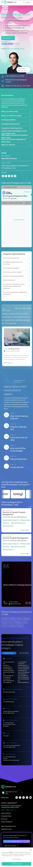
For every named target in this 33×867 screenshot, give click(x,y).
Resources (4, 819)
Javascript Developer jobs (23, 672)
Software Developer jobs (23, 682)
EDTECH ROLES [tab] (24, 653)
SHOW (28, 203)
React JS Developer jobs (23, 677)
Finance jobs (6, 735)
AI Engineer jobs (6, 679)
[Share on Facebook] (6, 176)
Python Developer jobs (23, 675)
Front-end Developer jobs (23, 667)
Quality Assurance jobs (8, 670)
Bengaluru (26, 618)
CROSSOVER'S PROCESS (19, 381)
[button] (16, 95)
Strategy (20, 7)
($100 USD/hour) (22, 517)
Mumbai (12, 618)
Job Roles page (19, 220)
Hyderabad (18, 622)
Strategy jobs (6, 726)
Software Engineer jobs (8, 675)
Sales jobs (5, 758)
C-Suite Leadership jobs (8, 701)
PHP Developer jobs (22, 674)
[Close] (31, 850)
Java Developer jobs (22, 670)
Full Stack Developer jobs (23, 668)
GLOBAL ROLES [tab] (9, 653)
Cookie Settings (16, 859)
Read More (4, 107)
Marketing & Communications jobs (11, 760)
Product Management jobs (9, 747)
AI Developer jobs (7, 677)
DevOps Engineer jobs (23, 665)
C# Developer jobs (7, 682)
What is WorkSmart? (7, 822)
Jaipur (20, 626)
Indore (25, 622)
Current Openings (11, 7)
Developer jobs (21, 663)
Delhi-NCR (5, 618)
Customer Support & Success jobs (10, 711)
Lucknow (4, 626)
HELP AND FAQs (8, 810)
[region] (16, 857)
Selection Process (6, 829)
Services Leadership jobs (8, 713)
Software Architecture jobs (9, 692)
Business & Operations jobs (9, 724)
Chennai (4, 622)
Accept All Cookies (16, 864)
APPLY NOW (6, 38)
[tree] (16, 265)
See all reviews (23, 308)
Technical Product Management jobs (11, 745)
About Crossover (6, 813)
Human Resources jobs (8, 722)
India (26, 7)
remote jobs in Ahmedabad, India (14, 48)
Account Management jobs (9, 757)
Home (3, 7)
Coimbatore (13, 626)
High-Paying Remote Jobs (8, 826)
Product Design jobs (7, 668)
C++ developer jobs (22, 662)
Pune (10, 622)
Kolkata (19, 618)
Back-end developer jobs (8, 680)
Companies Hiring (6, 816)
